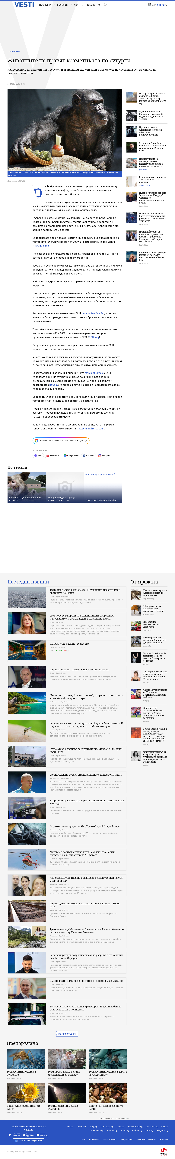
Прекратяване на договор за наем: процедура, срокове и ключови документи (151, 162)
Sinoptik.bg (112, 1130)
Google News (73, 456)
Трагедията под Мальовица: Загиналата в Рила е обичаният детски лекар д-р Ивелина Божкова (87, 931)
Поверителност (127, 1139)
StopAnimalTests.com (90, 428)
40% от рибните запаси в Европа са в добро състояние (154, 640)
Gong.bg (93, 1126)
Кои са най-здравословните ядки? (106, 1107)
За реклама (94, 1139)
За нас (82, 1139)
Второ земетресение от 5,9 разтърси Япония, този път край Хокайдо (87, 802)
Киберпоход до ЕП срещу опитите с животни (61, 499)
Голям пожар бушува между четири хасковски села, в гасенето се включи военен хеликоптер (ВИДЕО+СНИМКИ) (155, 735)
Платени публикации (146, 1139)
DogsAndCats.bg (134, 1126)
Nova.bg (120, 1126)
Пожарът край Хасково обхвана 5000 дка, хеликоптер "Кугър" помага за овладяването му (152, 98)
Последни (45, 4)
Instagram (106, 456)
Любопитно (93, 4)
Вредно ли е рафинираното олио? (23, 1107)
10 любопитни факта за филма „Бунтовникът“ (108, 1073)
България (62, 4)
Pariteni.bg (137, 1130)
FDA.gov (53, 384)
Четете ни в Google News (31, 1141)
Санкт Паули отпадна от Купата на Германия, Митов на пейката (155, 693)
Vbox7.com (81, 1126)
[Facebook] (168, 1143)
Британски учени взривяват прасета (25, 499)
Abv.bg (70, 1126)
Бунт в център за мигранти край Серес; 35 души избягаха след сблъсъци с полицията (85, 1008)
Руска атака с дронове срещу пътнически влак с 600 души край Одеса (86, 750)
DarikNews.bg (107, 1126)
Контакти (164, 1139)
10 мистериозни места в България (63, 1107)
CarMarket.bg (152, 1126)
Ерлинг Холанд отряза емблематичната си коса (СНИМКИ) (86, 774)
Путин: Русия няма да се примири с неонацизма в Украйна (86, 980)
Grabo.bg (125, 1130)
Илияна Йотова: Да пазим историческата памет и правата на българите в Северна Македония (151, 236)
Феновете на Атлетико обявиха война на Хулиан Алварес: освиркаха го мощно (154, 713)
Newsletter (54, 456)
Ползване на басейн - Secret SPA (69, 643)
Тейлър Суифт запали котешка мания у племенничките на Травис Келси (155, 675)
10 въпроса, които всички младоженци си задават (64, 1073)
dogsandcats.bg (144, 185)
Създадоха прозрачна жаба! (101, 500)
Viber (40, 456)
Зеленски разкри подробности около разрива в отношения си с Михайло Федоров (86, 956)
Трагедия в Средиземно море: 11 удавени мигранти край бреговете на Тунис (85, 591)
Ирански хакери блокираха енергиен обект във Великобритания (150, 131)
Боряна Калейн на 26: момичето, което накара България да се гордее (155, 657)
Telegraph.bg (162, 1130)
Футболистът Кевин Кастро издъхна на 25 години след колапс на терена (151, 115)
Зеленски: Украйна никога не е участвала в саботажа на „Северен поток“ (152, 147)
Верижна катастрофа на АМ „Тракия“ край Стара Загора (85, 826)
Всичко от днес (67, 1034)
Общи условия (109, 1139)
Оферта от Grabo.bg (57, 647)
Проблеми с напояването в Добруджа (151, 624)
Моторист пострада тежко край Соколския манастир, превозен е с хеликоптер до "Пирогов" (83, 853)
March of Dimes (94, 373)
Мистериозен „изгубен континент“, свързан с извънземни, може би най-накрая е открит (87, 697)
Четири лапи (41, 245)
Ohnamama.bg (96, 1130)
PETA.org (94, 337)
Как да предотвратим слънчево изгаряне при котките (155, 593)
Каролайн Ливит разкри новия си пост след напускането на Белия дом (152, 256)
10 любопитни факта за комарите (21, 1073)
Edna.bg (149, 1130)
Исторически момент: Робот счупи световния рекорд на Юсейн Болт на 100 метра (153, 217)
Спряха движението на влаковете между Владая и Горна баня (85, 905)
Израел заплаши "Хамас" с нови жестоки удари (79, 669)
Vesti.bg (24, 4)
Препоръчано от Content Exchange (112, 1118)
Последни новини (28, 582)
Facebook (90, 456)
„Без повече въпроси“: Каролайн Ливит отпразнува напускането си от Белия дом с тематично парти (82, 617)
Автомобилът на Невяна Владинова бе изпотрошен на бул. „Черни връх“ (86, 879)
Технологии (14, 51)
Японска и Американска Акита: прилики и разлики (152, 179)
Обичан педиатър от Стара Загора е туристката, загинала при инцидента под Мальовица (155, 756)
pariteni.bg (143, 170)
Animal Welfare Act (93, 313)
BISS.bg (164, 1126)
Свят (77, 4)
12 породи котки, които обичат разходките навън (153, 609)
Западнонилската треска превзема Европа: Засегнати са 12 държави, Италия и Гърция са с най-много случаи (86, 724)
